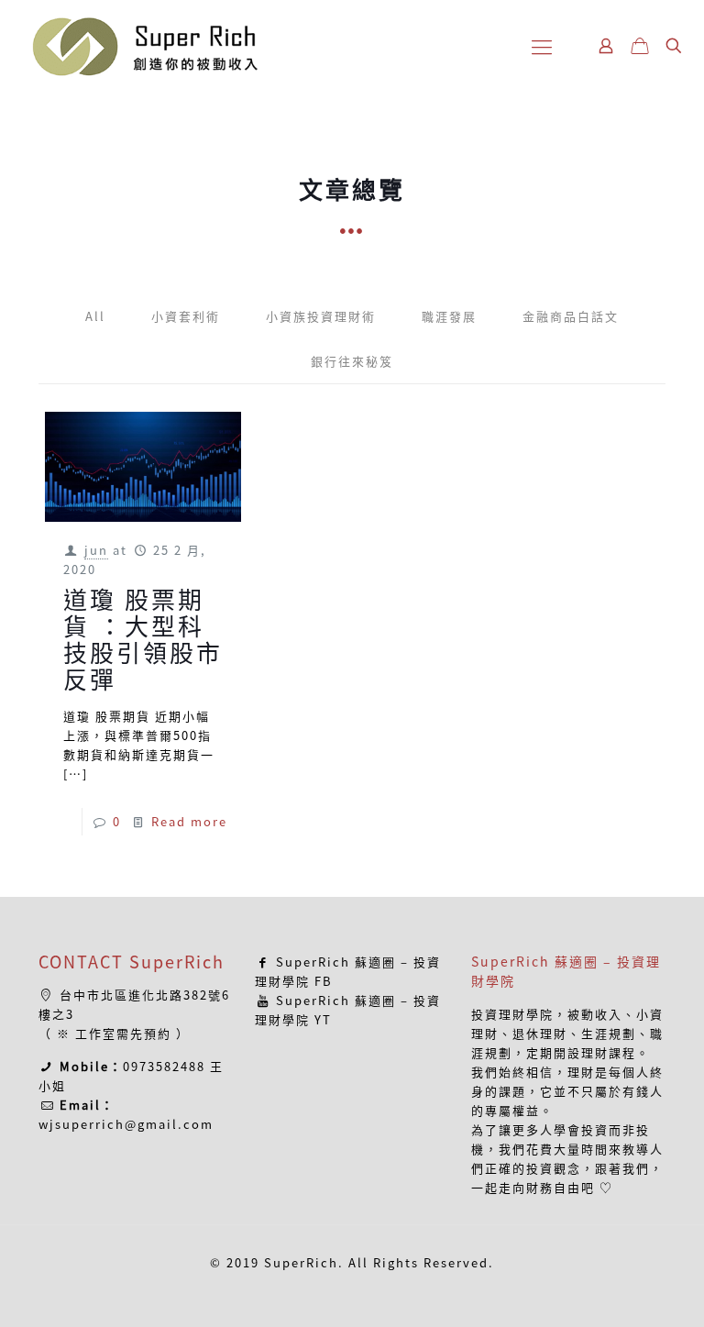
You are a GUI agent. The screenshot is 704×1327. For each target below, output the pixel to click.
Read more (189, 821)
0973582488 (164, 1066)
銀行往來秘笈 (352, 361)
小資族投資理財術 (321, 316)
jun (96, 549)
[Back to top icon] (616, 1289)
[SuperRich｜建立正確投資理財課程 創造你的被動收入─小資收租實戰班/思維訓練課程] (144, 46)
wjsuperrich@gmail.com (126, 1124)
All (95, 316)
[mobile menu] (541, 45)
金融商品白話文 (570, 316)
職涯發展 (449, 316)
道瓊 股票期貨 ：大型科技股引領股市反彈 (143, 638)
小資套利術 (185, 316)
